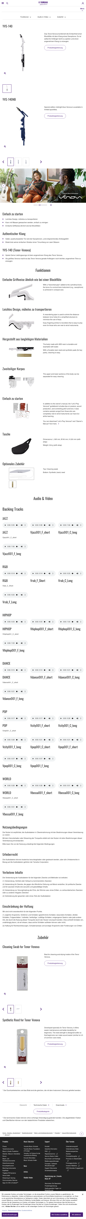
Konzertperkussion (8, 1166)
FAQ (46, 1151)
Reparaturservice (50, 1154)
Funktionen (24, 17)
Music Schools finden (30, 1160)
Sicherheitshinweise (51, 1170)
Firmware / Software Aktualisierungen (51, 1165)
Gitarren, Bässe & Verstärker (11, 1154)
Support (47, 1141)
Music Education (29, 1141)
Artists (26, 1171)
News (25, 1166)
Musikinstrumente (27, 1133)
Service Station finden (51, 1156)
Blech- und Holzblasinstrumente (43, 1133)
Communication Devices (10, 1180)
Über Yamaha (70, 1141)
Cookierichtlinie (27, 1210)
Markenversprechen (72, 1151)
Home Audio (6, 1175)
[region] (43, 1205)
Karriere (68, 1154)
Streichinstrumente (8, 1163)
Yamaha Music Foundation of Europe (32, 1150)
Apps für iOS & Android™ (10, 1183)
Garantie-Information (51, 1149)
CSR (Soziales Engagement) (74, 1168)
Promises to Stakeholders (74, 1159)
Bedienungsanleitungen (52, 1161)
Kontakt (47, 1146)
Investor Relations (71, 1166)
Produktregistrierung (51, 1186)
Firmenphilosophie (71, 1156)
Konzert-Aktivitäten (29, 1158)
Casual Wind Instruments (69, 1133)
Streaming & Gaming (9, 1178)
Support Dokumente (51, 1168)
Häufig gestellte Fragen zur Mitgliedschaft (53, 1189)
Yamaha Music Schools (31, 1146)
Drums (5, 1156)
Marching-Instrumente (9, 1168)
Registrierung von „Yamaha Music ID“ (53, 1177)
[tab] (36, 205)
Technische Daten (40, 1105)
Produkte (57, 1133)
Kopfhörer (5, 1170)
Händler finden (28, 1177)
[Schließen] (82, 1194)
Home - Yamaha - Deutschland (11, 1133)
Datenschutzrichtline (14, 1210)
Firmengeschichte (71, 1163)
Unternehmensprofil (72, 1146)
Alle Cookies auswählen (59, 1215)
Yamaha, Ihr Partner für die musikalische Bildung (32, 1154)
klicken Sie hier (11, 1206)
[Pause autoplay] (51, 205)
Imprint (4, 1210)
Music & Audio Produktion (10, 1151)
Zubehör (60, 17)
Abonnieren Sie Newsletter (53, 1183)
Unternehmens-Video (72, 1149)
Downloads (60, 1105)
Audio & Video (43, 17)
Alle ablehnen (76, 1215)
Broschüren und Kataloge (52, 1159)
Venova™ (7, 1135)
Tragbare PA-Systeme (9, 1173)
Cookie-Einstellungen (10, 1215)
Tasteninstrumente (8, 1149)
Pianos (5, 1146)
